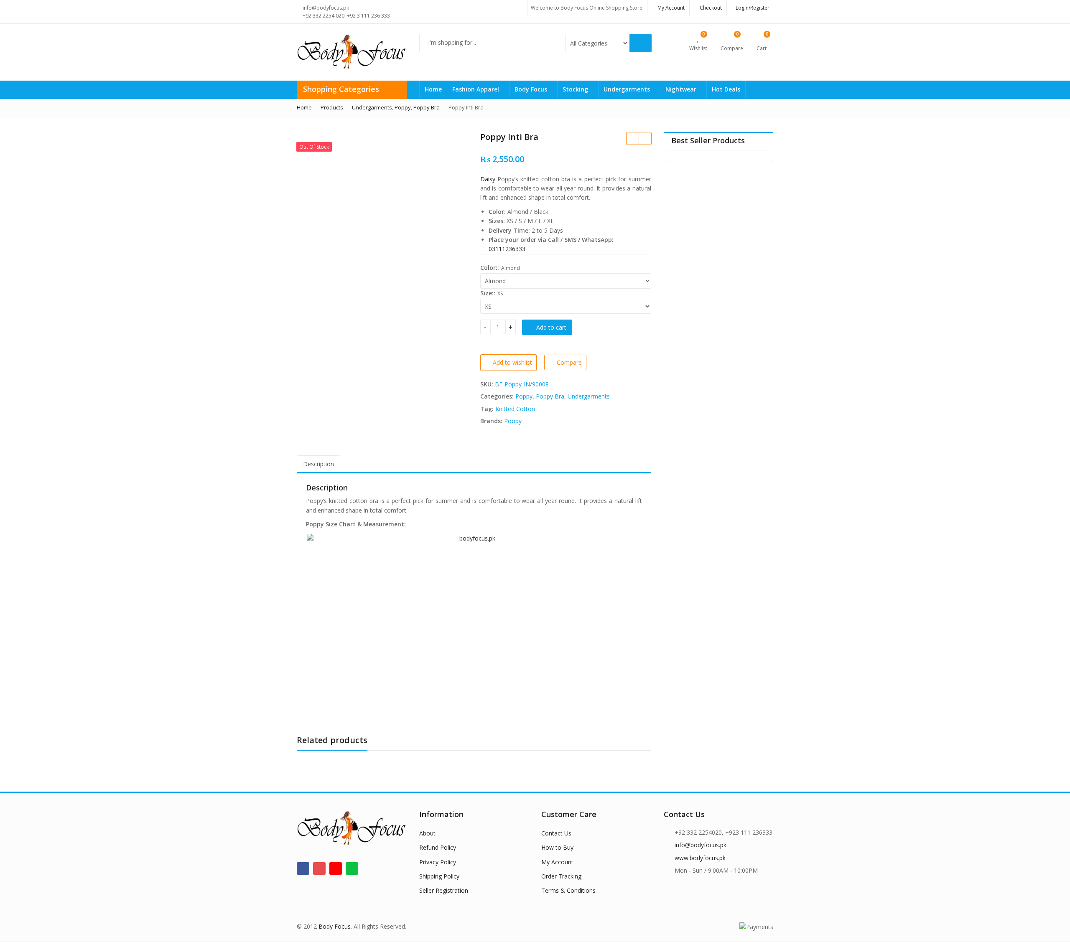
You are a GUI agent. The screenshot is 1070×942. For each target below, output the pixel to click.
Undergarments (628, 89)
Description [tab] (318, 464)
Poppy (523, 396)
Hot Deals (726, 89)
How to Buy (557, 847)
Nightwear (681, 89)
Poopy (513, 421)
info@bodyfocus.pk (700, 845)
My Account (557, 862)
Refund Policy (437, 847)
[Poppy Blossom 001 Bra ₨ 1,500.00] (645, 138)
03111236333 (507, 249)
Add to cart (551, 327)
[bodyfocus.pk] (474, 617)
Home (433, 89)
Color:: (489, 268)
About (427, 833)
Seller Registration (443, 890)
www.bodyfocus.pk (700, 858)
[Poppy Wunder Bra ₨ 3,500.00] (632, 138)
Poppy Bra (550, 396)
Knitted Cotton (515, 409)
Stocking (576, 89)
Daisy (487, 179)
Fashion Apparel (476, 89)
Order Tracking (561, 876)
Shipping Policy (439, 876)
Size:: (487, 293)
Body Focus (532, 89)
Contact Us (556, 833)
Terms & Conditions (568, 890)
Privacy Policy (437, 862)
